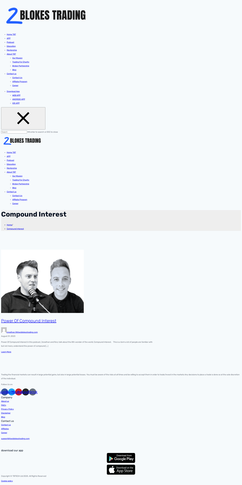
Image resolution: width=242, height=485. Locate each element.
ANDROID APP (18, 99)
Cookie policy (7, 481)
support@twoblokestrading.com (15, 438)
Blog (14, 70)
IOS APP (16, 103)
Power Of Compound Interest (28, 320)
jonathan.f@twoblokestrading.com (22, 332)
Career (15, 85)
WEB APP (16, 95)
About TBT (11, 54)
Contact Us (17, 77)
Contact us (11, 74)
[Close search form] (23, 118)
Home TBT (11, 34)
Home (9, 225)
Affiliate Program (19, 81)
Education (11, 46)
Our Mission (17, 58)
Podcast (10, 42)
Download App (13, 91)
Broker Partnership (20, 66)
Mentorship (12, 50)
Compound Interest (15, 229)
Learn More (6, 352)
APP (9, 38)
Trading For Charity (20, 62)
